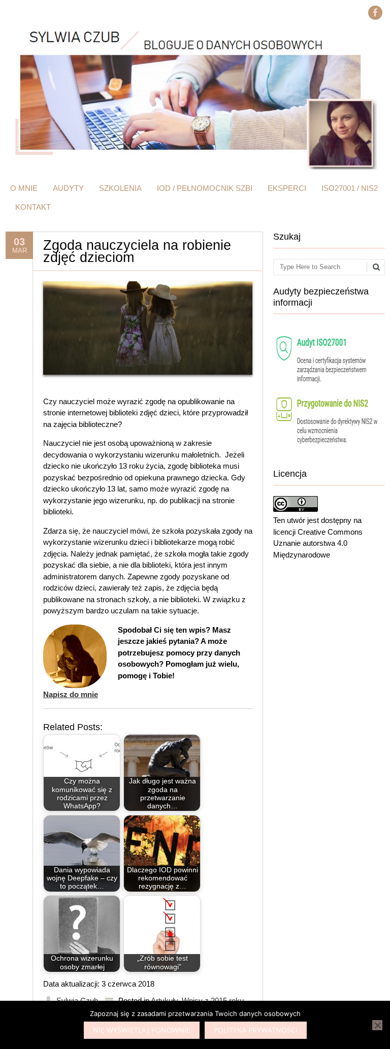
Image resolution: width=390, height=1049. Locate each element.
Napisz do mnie (70, 694)
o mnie (24, 188)
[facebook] (375, 12)
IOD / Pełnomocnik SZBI (204, 188)
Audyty (68, 188)
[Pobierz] (329, 451)
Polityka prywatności (256, 1030)
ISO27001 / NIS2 (349, 188)
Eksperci (287, 188)
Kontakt (33, 207)
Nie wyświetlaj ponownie (141, 1030)
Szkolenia (120, 188)
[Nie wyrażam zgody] (377, 1025)
